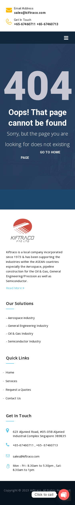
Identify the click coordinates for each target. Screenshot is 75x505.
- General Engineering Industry (27, 326)
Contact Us (13, 398)
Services (11, 381)
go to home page (40, 155)
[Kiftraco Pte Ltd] (25, 37)
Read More (14, 288)
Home (10, 372)
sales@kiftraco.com (26, 456)
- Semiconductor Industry (23, 341)
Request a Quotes (18, 390)
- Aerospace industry (20, 318)
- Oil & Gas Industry (19, 333)
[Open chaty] (64, 494)
